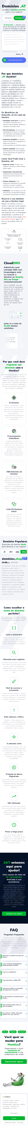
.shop (23, 552)
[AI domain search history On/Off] (23, 54)
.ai (4, 552)
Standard (8, 18)
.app (17, 552)
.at (14, 230)
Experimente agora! (14, 1061)
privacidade (20, 1122)
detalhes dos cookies (10, 1122)
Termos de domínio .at (14, 236)
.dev (11, 552)
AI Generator (20, 17)
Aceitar (14, 1118)
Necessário (14, 1113)
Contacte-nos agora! (14, 914)
